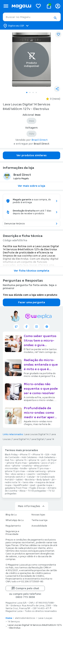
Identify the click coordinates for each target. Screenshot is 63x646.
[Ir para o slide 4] (36, 92)
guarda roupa (44, 485)
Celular (31, 477)
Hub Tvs (9, 460)
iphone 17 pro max (39, 468)
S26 (47, 454)
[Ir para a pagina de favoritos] (38, 5)
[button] (55, 18)
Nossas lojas (38, 514)
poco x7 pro (48, 463)
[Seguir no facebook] (26, 326)
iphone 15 (21, 460)
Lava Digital (37, 439)
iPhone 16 (38, 454)
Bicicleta (29, 479)
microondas (11, 468)
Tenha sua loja (39, 520)
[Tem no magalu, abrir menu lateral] (6, 6)
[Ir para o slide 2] (29, 92)
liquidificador (21, 485)
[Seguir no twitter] (16, 326)
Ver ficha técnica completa (31, 270)
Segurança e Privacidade (12, 532)
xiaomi (31, 474)
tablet (19, 479)
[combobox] (32, 17)
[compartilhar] (57, 89)
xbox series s (18, 474)
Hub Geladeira (47, 457)
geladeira (34, 463)
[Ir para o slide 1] (26, 92)
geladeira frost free (16, 488)
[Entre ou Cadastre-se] (58, 6)
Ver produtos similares (31, 155)
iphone (16, 466)
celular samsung (36, 471)
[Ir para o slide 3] (33, 92)
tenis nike (28, 482)
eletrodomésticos (25, 618)
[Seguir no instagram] (37, 326)
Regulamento (13, 526)
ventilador (42, 474)
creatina (27, 466)
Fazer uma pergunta (31, 302)
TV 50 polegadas (37, 491)
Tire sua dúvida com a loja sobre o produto (30, 294)
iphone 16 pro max (17, 463)
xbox (7, 466)
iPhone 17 (25, 454)
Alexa (22, 491)
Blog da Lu (11, 514)
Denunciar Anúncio (14, 223)
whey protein (41, 466)
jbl (53, 479)
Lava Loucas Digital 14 (36, 434)
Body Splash (43, 479)
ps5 (43, 460)
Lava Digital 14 (21, 439)
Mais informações (29, 506)
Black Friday (11, 454)
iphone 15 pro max (15, 471)
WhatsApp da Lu (15, 520)
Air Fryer (52, 460)
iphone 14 (34, 460)
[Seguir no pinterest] (47, 326)
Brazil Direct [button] (39, 139)
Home (9, 618)
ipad (32, 485)
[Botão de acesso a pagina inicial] (21, 6)
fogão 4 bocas (37, 488)
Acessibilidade (39, 526)
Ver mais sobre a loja (31, 185)
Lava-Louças (45, 618)
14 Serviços (14, 621)
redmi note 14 (12, 482)
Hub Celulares (29, 457)
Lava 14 (50, 439)
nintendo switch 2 (15, 477)
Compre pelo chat (27, 588)
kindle (23, 468)
